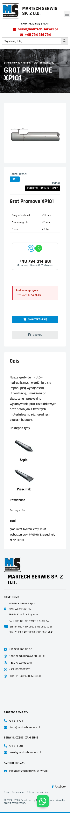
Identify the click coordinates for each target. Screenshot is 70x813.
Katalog (27, 63)
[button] (67, 14)
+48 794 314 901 (35, 261)
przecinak (48, 535)
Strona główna (12, 63)
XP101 (20, 540)
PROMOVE (35, 535)
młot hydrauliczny (27, 529)
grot (12, 529)
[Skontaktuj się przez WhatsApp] (43, 801)
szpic (13, 540)
